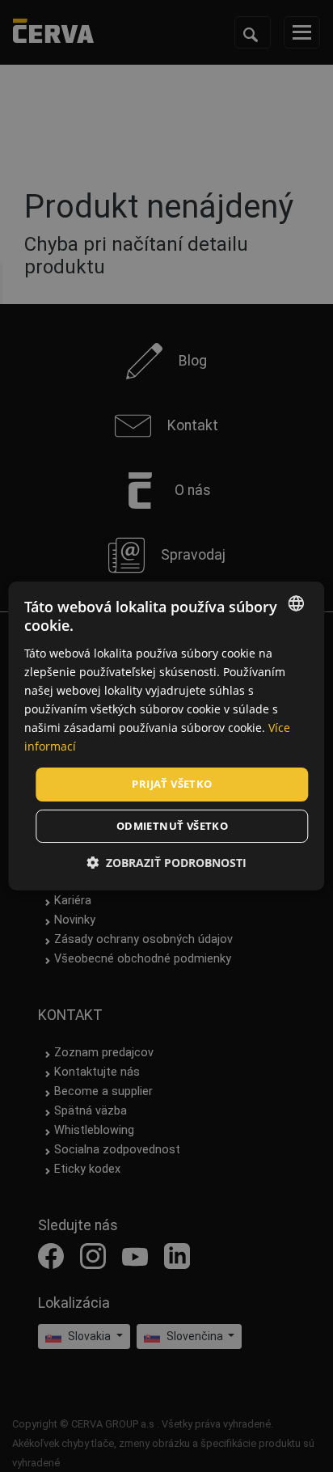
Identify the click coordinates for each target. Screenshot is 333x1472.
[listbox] (297, 603)
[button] (166, 862)
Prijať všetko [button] (172, 783)
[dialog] (166, 736)
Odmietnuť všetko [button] (172, 825)
